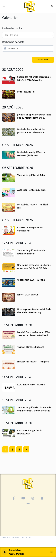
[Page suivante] (26, 449)
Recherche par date (13, 42)
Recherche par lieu (12, 28)
